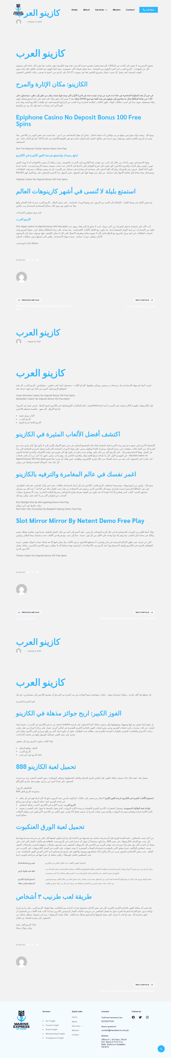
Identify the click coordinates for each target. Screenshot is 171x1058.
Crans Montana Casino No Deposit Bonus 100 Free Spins (45, 395)
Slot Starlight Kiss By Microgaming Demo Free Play (42, 502)
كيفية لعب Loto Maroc (27, 243)
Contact (130, 9)
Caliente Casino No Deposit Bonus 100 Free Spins (41, 179)
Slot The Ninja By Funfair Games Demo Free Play (41, 148)
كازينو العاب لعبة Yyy (26, 924)
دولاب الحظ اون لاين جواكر (28, 505)
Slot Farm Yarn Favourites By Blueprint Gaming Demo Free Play (48, 509)
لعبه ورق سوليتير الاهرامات (28, 212)
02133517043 (107, 1021)
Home (74, 9)
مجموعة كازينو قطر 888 (27, 791)
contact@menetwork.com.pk (115, 1030)
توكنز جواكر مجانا (24, 928)
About (86, 9)
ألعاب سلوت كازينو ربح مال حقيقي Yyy (34, 741)
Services (99, 9)
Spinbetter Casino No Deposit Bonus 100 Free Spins (43, 398)
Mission (116, 9)
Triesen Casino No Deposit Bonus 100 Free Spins (41, 555)
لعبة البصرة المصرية (25, 701)
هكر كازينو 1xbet (24, 788)
